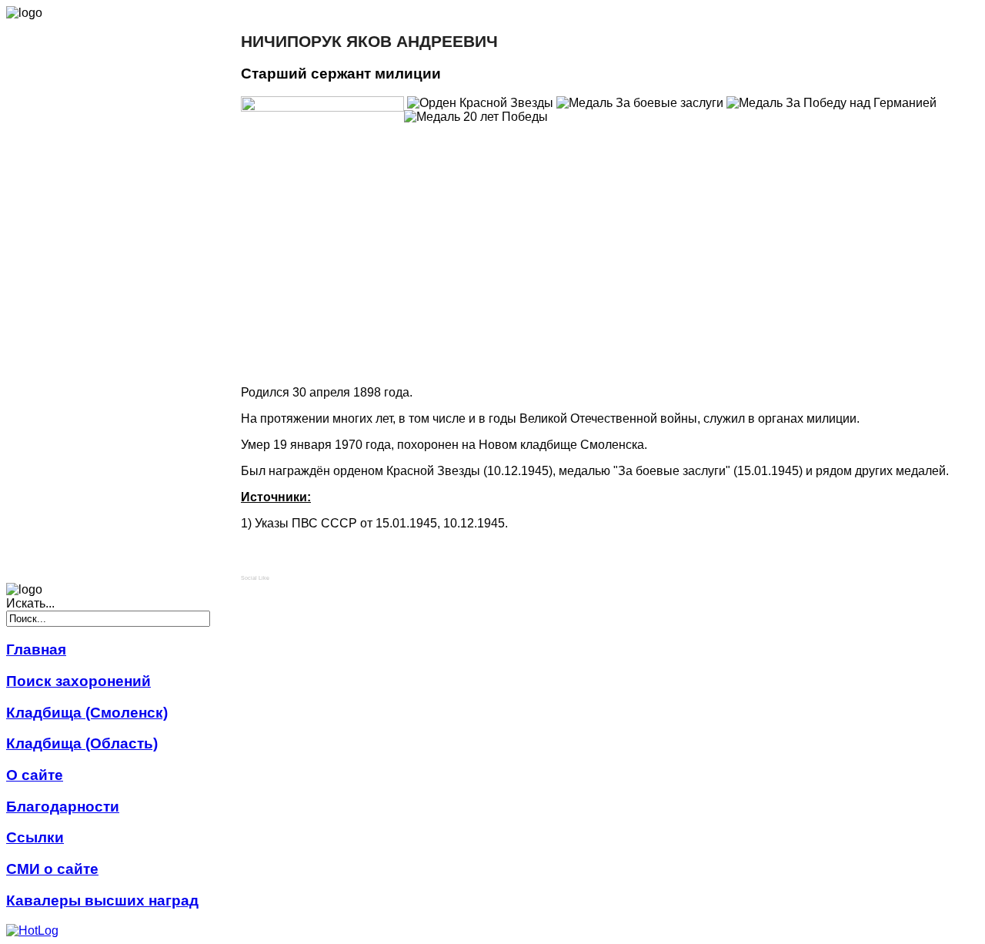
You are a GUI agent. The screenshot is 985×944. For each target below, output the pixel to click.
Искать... (30, 603)
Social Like (255, 578)
